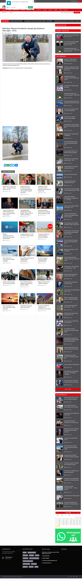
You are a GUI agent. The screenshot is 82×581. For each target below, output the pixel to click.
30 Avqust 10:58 (68, 345)
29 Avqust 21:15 (7, 240)
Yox (26, 7)
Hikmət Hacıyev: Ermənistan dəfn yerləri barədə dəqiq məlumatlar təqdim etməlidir (26, 189)
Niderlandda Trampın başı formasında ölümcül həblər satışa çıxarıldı (71, 79)
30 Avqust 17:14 (68, 139)
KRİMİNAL (29, 9)
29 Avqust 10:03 (42, 310)
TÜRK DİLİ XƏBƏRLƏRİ (27, 562)
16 (79, 521)
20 (70, 523)
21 (73, 523)
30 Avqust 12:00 (68, 295)
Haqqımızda (74, 1)
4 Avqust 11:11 (68, 426)
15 (76, 521)
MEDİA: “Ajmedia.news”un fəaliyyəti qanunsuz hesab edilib (9, 236)
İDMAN (9, 9)
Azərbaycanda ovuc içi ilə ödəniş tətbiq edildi (27, 234)
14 (73, 521)
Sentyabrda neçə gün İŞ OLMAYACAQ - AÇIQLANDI (27, 259)
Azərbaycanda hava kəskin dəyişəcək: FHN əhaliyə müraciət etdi (71, 358)
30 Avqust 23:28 (68, 83)
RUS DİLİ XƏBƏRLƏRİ (34, 559)
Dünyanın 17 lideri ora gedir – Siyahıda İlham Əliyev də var (9, 188)
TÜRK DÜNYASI (26, 565)
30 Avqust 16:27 (68, 164)
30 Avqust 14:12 (68, 228)
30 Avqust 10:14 (68, 386)
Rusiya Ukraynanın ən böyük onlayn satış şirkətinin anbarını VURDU (70, 449)
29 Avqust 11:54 (7, 310)
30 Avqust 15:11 (68, 194)
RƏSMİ (60, 9)
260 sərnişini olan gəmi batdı (70, 175)
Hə (30, 7)
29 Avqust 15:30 (24, 263)
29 (76, 525)
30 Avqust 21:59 (68, 114)
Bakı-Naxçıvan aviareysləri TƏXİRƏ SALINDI (8, 259)
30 (79, 525)
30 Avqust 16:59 (68, 148)
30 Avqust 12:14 (68, 287)
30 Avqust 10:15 (7, 216)
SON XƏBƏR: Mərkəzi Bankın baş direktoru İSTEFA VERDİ (26, 283)
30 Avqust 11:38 (68, 311)
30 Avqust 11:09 (68, 336)
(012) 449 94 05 (46, 557)
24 (59, 525)
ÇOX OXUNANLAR (61, 396)
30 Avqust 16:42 (68, 156)
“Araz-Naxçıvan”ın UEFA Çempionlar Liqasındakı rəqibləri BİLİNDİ (71, 331)
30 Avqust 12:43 (68, 272)
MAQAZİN (23, 9)
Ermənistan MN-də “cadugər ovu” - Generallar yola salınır (44, 307)
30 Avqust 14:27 (68, 220)
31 (59, 527)
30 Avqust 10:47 (42, 192)
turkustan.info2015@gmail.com (50, 561)
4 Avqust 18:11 (68, 468)
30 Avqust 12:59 (68, 264)
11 (63, 521)
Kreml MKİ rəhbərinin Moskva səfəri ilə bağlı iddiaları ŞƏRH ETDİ (70, 144)
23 (79, 523)
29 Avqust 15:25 (42, 263)
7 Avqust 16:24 (68, 484)
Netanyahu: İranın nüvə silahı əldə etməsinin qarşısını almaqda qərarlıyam (71, 431)
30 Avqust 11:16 (68, 326)
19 (66, 523)
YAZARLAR (45, 9)
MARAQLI (50, 9)
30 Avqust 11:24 (68, 318)
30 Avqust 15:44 (68, 186)
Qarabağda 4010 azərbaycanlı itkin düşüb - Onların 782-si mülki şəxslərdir (26, 212)
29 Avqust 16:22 (7, 263)
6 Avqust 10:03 (68, 507)
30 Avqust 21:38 (68, 122)
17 (59, 523)
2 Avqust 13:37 (68, 493)
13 (70, 521)
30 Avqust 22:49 (68, 44)
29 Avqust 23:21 (42, 215)
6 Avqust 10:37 (68, 476)
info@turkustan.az (47, 564)
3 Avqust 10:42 (68, 411)
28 (73, 525)
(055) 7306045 (46, 559)
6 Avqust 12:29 (68, 460)
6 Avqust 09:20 (68, 499)
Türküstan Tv (4, 12)
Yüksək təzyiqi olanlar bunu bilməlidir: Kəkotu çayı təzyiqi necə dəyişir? (72, 260)
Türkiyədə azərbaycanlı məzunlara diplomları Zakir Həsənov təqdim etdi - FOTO (71, 70)
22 (76, 523)
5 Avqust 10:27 (68, 403)
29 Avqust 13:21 (7, 285)
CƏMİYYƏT (39, 9)
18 (63, 523)
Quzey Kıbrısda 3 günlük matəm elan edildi (12, 21)
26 (66, 525)
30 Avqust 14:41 (68, 211)
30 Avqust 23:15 (68, 91)
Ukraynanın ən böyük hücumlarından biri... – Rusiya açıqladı (70, 489)
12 (66, 521)
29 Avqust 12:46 (42, 285)
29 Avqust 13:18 (24, 286)
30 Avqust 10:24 (68, 368)
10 (59, 521)
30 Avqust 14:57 (68, 53)
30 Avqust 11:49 (68, 303)
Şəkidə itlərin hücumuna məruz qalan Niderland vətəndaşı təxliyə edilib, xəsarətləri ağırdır (71, 341)
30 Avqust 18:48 (68, 131)
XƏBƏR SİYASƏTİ (16, 9)
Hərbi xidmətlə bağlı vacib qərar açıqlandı (9, 282)
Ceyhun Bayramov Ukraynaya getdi (72, 497)
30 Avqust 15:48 (68, 178)
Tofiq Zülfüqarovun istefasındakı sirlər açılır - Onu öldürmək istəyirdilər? (9, 212)
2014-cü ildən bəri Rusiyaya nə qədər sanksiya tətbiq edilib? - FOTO (71, 243)
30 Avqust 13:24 (68, 255)
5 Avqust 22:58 (68, 436)
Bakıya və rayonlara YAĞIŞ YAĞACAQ (44, 282)
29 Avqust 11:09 (24, 309)
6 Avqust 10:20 (68, 443)
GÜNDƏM (56, 9)
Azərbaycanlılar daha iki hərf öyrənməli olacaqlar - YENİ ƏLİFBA (38, 21)
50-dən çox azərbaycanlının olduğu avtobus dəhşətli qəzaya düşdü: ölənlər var (71, 216)
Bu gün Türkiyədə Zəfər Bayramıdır (71, 365)
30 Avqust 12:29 (68, 279)
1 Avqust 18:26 (68, 453)
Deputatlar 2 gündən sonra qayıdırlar (26, 306)
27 (70, 525)
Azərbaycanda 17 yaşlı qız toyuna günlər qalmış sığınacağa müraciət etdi (71, 127)
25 (63, 525)
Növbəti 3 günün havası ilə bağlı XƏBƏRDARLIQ (43, 259)
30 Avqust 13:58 (24, 194)
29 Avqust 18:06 (24, 237)
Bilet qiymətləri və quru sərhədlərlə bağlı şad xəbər (9, 307)
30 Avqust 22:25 (68, 106)
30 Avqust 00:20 (68, 38)
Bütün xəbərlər (68, 390)
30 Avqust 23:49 (7, 191)
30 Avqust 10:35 (68, 362)
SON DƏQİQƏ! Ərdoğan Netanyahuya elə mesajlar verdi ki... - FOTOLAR (71, 50)
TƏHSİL (33, 9)
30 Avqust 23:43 (68, 74)
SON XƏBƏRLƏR (61, 57)
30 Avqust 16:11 (68, 172)
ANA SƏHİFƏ (4, 9)
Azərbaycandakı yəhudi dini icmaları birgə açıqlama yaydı (44, 212)
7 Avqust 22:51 (68, 418)
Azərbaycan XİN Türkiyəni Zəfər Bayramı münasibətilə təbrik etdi (44, 189)
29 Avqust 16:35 (42, 239)
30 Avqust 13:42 (68, 247)
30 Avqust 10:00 (24, 216)
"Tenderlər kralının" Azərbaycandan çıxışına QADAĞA (44, 235)
